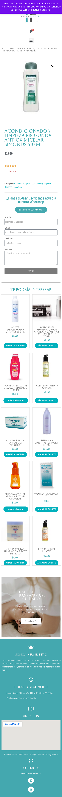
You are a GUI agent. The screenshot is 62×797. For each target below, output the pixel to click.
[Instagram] (31, 790)
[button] (31, 40)
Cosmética (12, 49)
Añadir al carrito (15, 400)
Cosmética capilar (22, 183)
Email (7, 228)
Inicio (4, 49)
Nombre (8, 217)
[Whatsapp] (31, 781)
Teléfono (8, 238)
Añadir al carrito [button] (15, 345)
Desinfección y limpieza (41, 183)
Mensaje (8, 249)
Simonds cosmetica (26, 49)
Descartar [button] (46, 10)
